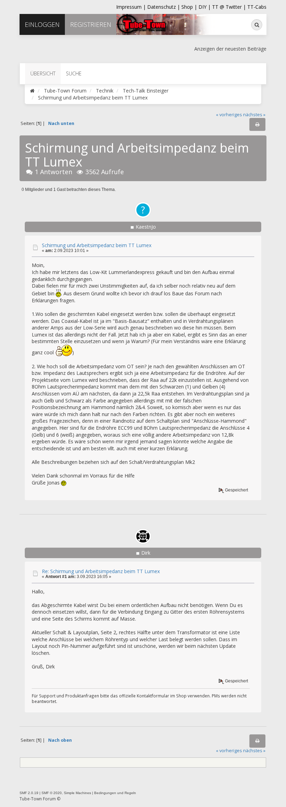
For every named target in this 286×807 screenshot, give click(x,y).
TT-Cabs (256, 6)
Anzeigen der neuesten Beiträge (230, 48)
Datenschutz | (164, 6)
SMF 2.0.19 (29, 793)
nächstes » (254, 115)
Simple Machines (77, 793)
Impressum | (131, 6)
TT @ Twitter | (229, 6)
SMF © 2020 (52, 793)
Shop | (189, 6)
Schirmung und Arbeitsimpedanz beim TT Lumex (96, 245)
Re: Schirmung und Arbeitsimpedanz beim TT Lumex (101, 571)
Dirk (145, 552)
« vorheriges (229, 115)
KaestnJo (146, 226)
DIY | (205, 6)
